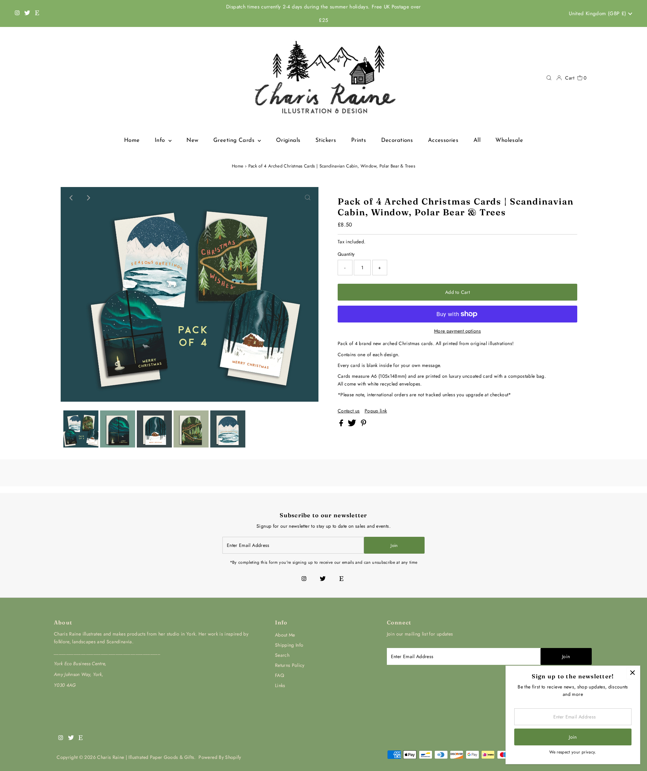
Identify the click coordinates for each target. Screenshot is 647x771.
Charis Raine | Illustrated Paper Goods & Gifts (145, 757)
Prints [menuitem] (358, 140)
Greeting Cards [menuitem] (234, 140)
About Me (285, 634)
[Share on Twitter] (353, 424)
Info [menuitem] (161, 140)
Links (280, 685)
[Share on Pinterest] (363, 424)
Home (237, 166)
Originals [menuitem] (288, 140)
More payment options (457, 331)
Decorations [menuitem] (397, 140)
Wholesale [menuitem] (509, 140)
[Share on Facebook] (341, 424)
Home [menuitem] (132, 140)
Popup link (376, 410)
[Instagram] (17, 13)
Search (282, 655)
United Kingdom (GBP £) (598, 13)
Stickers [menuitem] (325, 140)
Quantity (346, 254)
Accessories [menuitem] (443, 140)
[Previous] (71, 197)
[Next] (88, 197)
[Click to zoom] (307, 197)
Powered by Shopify (219, 757)
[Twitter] (27, 13)
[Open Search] (549, 78)
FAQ (279, 675)
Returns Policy (290, 665)
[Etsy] (37, 13)
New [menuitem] (192, 140)
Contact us (349, 410)
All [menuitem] (477, 140)
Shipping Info (289, 645)
